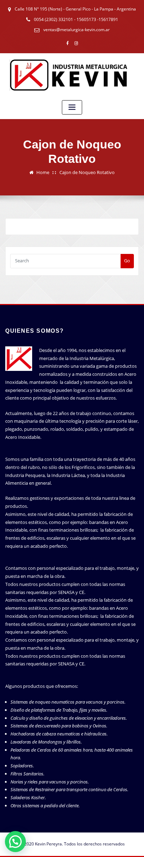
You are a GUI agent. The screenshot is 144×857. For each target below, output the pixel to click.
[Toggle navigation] (72, 107)
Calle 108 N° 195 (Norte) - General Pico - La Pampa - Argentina (75, 9)
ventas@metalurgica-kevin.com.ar (76, 30)
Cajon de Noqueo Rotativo (87, 172)
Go (127, 260)
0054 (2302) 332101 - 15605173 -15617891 (76, 19)
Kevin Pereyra (48, 844)
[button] (15, 841)
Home (42, 172)
